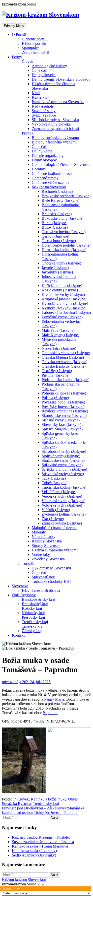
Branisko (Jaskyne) (57, 214)
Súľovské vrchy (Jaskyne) (62, 465)
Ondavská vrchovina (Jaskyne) (66, 353)
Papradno (50, 713)
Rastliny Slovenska (47, 541)
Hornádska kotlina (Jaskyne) (64, 250)
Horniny (38, 169)
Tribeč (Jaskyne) (54, 483)
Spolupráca (30, 48)
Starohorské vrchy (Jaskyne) (64, 451)
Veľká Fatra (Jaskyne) (59, 492)
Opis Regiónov (24, 595)
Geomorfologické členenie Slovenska (61, 164)
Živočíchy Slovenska (48, 559)
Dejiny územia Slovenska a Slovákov (61, 79)
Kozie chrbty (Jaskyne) (60, 290)
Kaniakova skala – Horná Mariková (40, 846)
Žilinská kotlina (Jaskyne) (62, 523)
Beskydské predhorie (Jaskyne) (66, 196)
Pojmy (17, 57)
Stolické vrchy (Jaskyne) (61, 456)
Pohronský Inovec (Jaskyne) (64, 393)
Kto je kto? (40, 97)
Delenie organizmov (47, 155)
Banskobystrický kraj (38, 599)
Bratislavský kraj (35, 604)
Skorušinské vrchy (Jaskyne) (64, 415)
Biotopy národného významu (54, 142)
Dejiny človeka (44, 75)
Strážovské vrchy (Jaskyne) (63, 460)
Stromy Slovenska (46, 545)
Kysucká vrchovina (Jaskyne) (65, 303)
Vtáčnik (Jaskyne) (56, 510)
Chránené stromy (45, 178)
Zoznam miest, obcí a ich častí (55, 129)
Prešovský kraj (33, 617)
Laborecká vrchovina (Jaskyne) (66, 312)
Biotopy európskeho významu (55, 137)
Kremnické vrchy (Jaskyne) (63, 294)
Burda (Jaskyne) (54, 223)
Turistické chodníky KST (51, 581)
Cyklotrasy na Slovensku (51, 568)
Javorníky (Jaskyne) (57, 272)
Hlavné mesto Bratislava (41, 590)
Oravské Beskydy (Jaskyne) (64, 366)
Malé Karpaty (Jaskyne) (60, 335)
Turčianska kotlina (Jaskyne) (64, 487)
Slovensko (20, 586)
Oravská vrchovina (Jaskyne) (64, 362)
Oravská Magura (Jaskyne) (63, 357)
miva (6, 682)
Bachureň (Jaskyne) (57, 191)
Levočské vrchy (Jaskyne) (62, 317)
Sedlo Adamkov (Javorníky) (34, 855)
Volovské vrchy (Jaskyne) (62, 505)
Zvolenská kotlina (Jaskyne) (64, 514)
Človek (27, 61)
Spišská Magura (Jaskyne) (62, 429)
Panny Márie (54, 699)
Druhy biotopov (44, 160)
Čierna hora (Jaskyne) (59, 241)
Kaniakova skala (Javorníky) (34, 851)
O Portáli (19, 34)
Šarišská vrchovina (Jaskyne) (64, 469)
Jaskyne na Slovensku (49, 187)
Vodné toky (41, 554)
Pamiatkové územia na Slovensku (58, 102)
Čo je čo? (39, 70)
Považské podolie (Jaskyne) (63, 402)
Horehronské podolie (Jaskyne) (66, 245)
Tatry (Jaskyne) (54, 478)
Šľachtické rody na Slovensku (55, 120)
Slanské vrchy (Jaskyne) (61, 420)
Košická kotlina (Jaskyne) (62, 285)
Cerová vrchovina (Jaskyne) (64, 232)
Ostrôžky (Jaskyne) (57, 371)
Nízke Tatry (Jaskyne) (59, 348)
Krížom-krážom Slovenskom (24, 879)
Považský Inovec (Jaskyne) (63, 406)
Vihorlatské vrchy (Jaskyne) (63, 501)
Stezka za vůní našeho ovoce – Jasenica (43, 842)
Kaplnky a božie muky (48, 799)
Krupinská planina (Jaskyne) (64, 299)
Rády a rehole (43, 106)
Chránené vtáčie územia (50, 182)
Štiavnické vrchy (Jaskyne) (63, 474)
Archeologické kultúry (49, 66)
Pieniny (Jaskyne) (55, 375)
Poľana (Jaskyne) (55, 398)
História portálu (34, 43)
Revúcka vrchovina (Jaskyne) (65, 411)
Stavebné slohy (44, 111)
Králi (36, 93)
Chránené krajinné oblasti (52, 173)
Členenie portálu (35, 39)
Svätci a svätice (44, 115)
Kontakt (18, 635)
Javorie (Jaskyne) (55, 267)
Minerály (39, 532)
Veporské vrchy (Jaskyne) (62, 496)
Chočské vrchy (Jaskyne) (61, 263)
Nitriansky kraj (33, 613)
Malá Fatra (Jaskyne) (58, 330)
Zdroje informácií (35, 52)
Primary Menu (14, 26)
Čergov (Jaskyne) (55, 236)
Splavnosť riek (43, 577)
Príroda (27, 133)
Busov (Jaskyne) (55, 227)
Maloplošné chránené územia (54, 528)
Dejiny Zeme (42, 151)
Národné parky (43, 536)
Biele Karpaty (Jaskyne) (60, 200)
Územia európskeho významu (55, 550)
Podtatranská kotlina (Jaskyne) (65, 380)
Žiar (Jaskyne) (53, 519)
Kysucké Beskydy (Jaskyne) (64, 308)
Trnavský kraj (32, 626)
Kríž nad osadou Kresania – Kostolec (41, 837)
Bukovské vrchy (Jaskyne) (62, 218)
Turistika (28, 563)
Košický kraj (32, 608)
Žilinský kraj (32, 631)
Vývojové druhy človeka (51, 124)
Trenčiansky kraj (35, 622)
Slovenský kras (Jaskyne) (61, 424)
